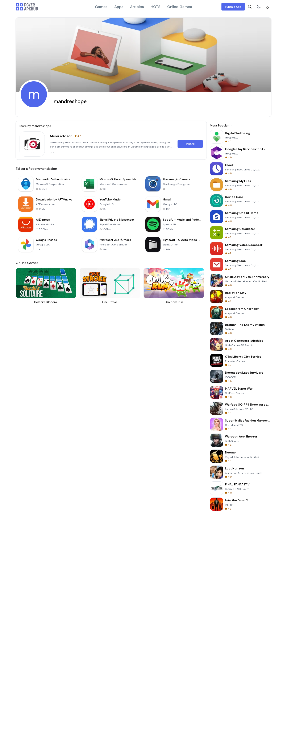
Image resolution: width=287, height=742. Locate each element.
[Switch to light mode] (258, 7)
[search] (250, 7)
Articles (137, 6)
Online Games (179, 6)
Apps (118, 6)
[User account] (267, 7)
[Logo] (27, 7)
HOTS (156, 6)
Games (101, 6)
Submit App (233, 7)
